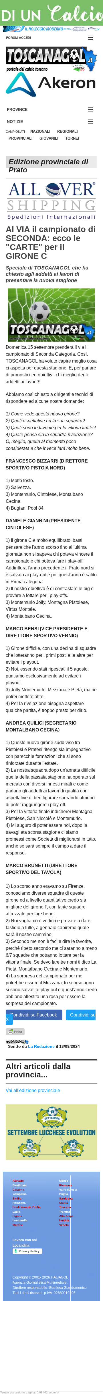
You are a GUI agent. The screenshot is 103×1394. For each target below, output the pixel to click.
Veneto (64, 1225)
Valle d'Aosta (68, 1189)
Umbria (64, 1220)
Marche (18, 1225)
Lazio (16, 1211)
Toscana (65, 1207)
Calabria (18, 1189)
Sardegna (66, 1198)
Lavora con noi (25, 1240)
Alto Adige (66, 1216)
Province (24, 109)
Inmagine (42, 1372)
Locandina (21, 1245)
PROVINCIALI (21, 138)
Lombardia (20, 1220)
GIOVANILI (48, 138)
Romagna (19, 1202)
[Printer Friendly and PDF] (15, 1031)
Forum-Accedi (25, 37)
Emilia (17, 1198)
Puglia (63, 1193)
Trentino (64, 1211)
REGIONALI (67, 131)
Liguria (17, 1216)
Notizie (22, 122)
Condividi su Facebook (34, 1014)
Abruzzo (18, 1180)
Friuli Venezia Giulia (27, 1207)
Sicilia (63, 1202)
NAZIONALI (40, 131)
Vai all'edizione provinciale (33, 1090)
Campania (20, 1193)
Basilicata (20, 1185)
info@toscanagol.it (40, 1358)
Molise (63, 1180)
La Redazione (42, 1046)
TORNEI (72, 138)
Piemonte (65, 1185)
